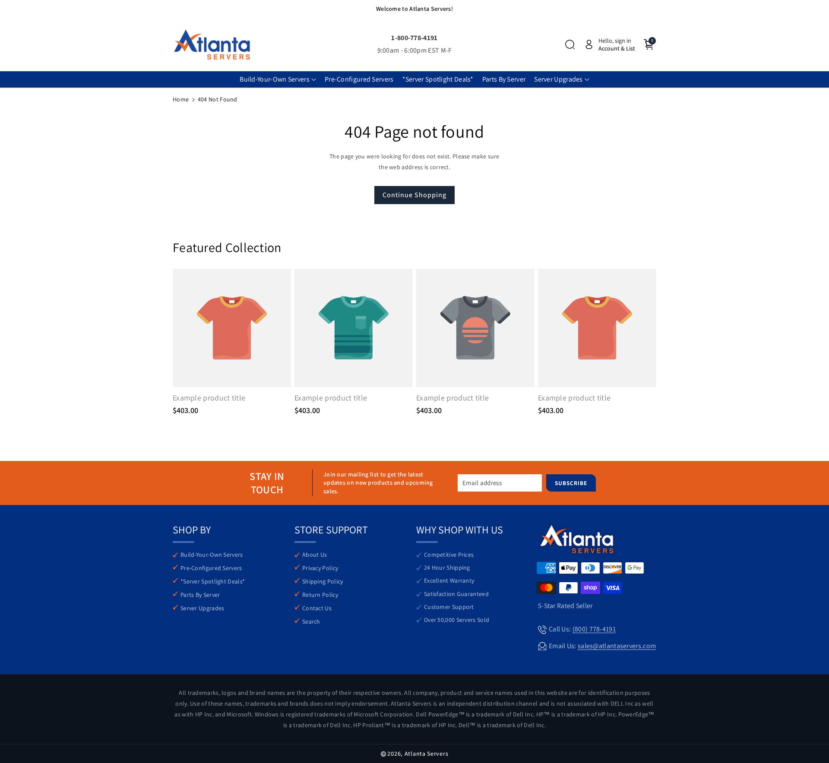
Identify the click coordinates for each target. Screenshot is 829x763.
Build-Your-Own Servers (211, 554)
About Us (314, 554)
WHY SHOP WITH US (459, 529)
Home (181, 99)
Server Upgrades (202, 608)
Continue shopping (414, 194)
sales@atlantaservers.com (617, 645)
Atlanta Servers (427, 753)
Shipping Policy (322, 581)
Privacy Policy (320, 568)
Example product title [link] (209, 398)
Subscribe (571, 483)
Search (311, 621)
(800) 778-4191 (594, 629)
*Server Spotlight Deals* (212, 581)
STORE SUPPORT (331, 529)
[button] (570, 44)
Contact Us (317, 608)
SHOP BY (192, 529)
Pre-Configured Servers (211, 568)
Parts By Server (200, 595)
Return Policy (320, 595)
